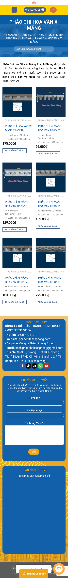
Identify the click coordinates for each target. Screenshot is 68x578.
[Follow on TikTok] (28, 366)
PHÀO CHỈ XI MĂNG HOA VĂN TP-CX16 (49, 204)
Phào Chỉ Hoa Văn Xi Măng (19, 64)
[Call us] (40, 366)
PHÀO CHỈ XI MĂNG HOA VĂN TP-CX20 (16, 204)
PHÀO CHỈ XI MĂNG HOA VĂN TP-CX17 (16, 280)
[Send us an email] (34, 366)
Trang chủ (11, 35)
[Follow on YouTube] (46, 366)
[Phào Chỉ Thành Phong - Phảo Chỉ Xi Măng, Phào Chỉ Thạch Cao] (34, 2)
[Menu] (14, 10)
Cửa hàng (28, 35)
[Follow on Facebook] (22, 366)
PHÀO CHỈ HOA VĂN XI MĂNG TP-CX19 (18, 128)
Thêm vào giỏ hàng (14, 150)
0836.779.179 (10, 81)
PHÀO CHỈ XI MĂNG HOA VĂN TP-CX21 (49, 128)
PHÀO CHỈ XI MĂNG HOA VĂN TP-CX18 (49, 280)
